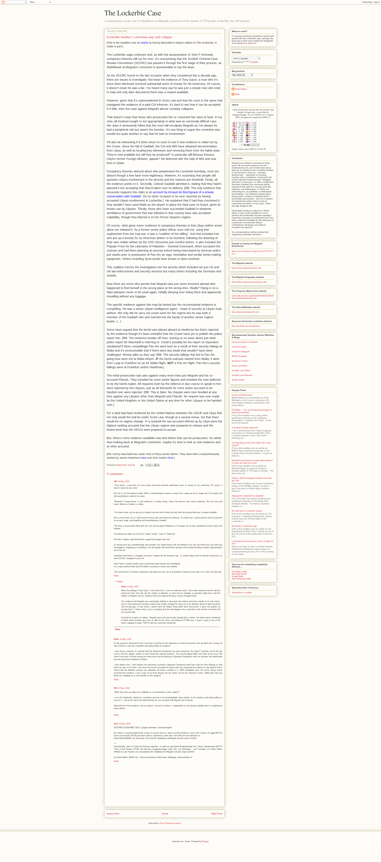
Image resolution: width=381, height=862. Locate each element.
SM (115, 481)
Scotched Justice (240, 361)
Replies (120, 581)
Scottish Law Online (241, 370)
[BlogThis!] (149, 465)
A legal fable (237, 576)
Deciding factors (239, 574)
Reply (116, 576)
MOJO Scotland (239, 356)
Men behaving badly (241, 578)
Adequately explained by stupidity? (248, 496)
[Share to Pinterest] (158, 465)
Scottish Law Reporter (242, 375)
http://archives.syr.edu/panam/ (246, 326)
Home (165, 813)
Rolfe (123, 586)
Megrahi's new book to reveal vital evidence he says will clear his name (252, 461)
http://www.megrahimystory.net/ (246, 268)
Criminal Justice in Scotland (245, 342)
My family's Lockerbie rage (244, 526)
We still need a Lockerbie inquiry (247, 511)
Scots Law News (239, 365)
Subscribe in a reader (242, 592)
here (245, 43)
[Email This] (146, 465)
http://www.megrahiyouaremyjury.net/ (249, 282)
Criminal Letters (239, 347)
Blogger (205, 841)
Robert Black (241, 89)
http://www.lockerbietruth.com (245, 312)
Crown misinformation (242, 395)
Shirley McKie (238, 380)
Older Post (216, 813)
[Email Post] (141, 465)
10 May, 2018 (123, 481)
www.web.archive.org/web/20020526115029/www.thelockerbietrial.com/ (253, 297)
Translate (253, 62)
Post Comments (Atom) (170, 823)
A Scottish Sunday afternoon (245, 427)
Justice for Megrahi (241, 351)
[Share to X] (152, 465)
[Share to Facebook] (155, 465)
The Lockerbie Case (132, 12)
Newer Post (113, 813)
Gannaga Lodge (239, 571)
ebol (116, 724)
